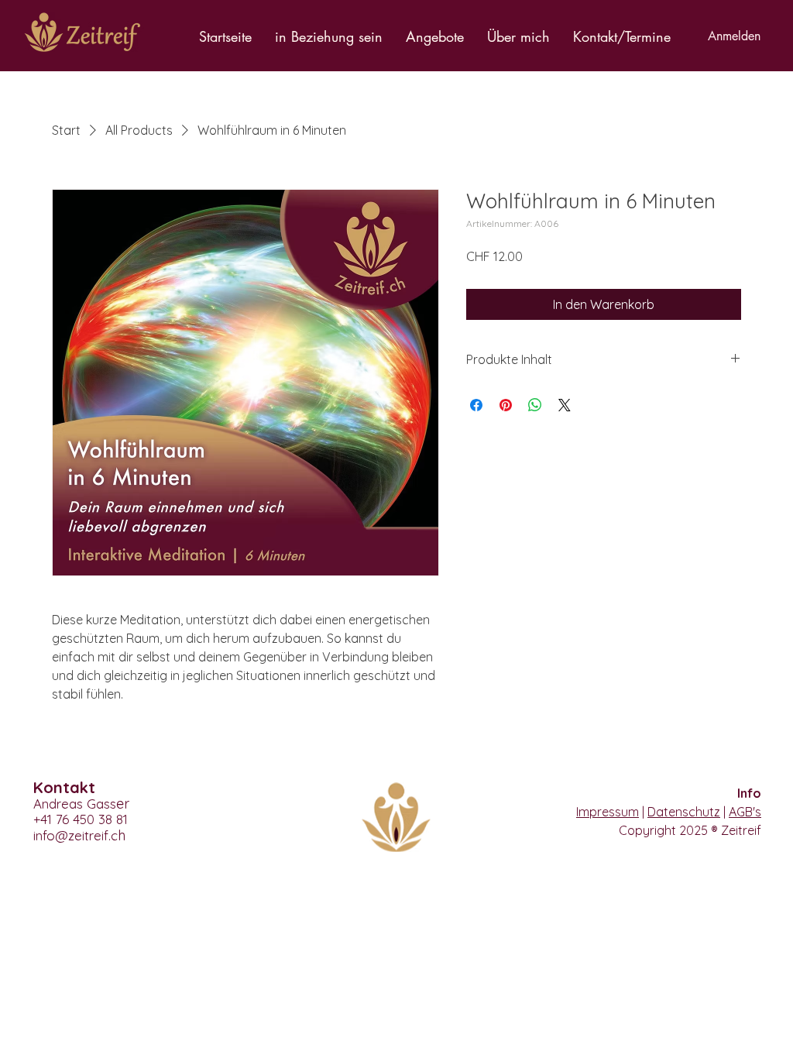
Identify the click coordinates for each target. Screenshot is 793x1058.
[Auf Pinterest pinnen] (505, 405)
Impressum (607, 811)
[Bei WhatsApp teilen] (535, 405)
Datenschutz (683, 811)
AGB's (745, 811)
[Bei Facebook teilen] (476, 405)
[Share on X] (564, 405)
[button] (328, 36)
